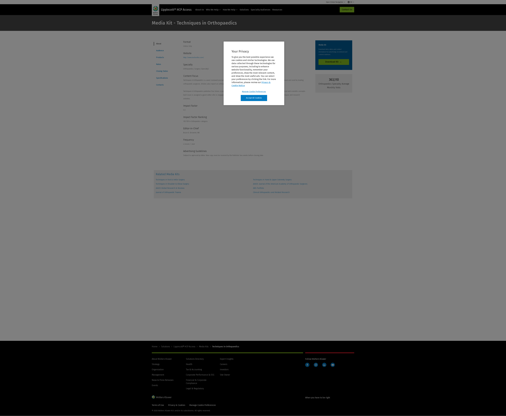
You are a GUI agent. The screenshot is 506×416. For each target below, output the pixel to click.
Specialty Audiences (260, 9)
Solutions (244, 9)
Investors (224, 369)
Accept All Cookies (254, 98)
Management (158, 375)
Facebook (307, 365)
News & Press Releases (162, 380)
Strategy (155, 364)
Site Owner (225, 375)
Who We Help (212, 9)
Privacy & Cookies (176, 405)
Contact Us (347, 9)
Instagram (316, 365)
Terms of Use (158, 405)
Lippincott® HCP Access (184, 346)
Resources (277, 9)
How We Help (229, 9)
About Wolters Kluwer (162, 359)
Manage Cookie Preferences (254, 91)
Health (189, 364)
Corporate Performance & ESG (200, 375)
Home (154, 346)
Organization (158, 369)
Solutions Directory (195, 359)
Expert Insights (226, 359)
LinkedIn (324, 365)
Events (155, 385)
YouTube (333, 365)
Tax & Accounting (194, 369)
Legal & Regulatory (195, 388)
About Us (199, 9)
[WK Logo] (162, 397)
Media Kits (203, 346)
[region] (254, 73)
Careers (223, 364)
